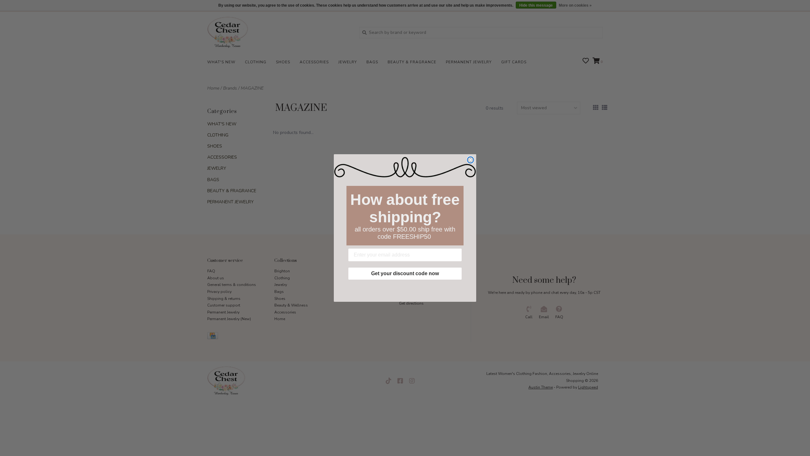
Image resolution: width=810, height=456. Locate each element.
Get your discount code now (405, 273)
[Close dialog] (470, 160)
